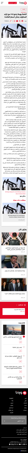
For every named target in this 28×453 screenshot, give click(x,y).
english (11, 2)
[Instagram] (26, 444)
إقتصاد (23, 9)
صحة (25, 405)
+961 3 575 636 (24, 441)
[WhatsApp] (17, 444)
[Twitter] (20, 21)
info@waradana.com (14, 441)
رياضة (25, 407)
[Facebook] (22, 21)
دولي (25, 400)
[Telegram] (10, 444)
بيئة (12, 400)
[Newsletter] (4, 421)
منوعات (25, 410)
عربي (15, 2)
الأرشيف (11, 412)
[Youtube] (20, 444)
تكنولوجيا (11, 398)
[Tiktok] (14, 444)
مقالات (11, 405)
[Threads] (16, 444)
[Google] (12, 444)
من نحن (25, 427)
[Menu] (2, 3)
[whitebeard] (23, 450)
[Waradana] (21, 394)
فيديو (12, 403)
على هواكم (10, 410)
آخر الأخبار (11, 407)
